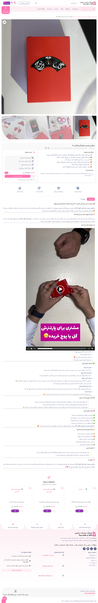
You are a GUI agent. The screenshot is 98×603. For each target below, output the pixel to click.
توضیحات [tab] (90, 199)
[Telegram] (88, 548)
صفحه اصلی (75, 9)
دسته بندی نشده (83, 148)
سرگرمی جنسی (77, 16)
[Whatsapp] (91, 548)
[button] (4, 22)
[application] (60, 289)
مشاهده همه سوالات (16, 570)
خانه (95, 16)
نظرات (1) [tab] (83, 199)
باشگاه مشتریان (41, 9)
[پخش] (92, 349)
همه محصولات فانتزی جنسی (87, 16)
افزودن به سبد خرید (17, 176)
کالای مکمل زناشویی (67, 148)
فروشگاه (67, 9)
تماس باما (49, 9)
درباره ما (56, 9)
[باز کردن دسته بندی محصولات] (81, 8)
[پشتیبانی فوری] (6, 8)
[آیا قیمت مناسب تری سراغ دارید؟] (34, 179)
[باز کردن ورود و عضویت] (19, 3)
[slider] (62, 348)
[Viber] (84, 548)
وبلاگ (62, 9)
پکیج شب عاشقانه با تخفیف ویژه (17, 502)
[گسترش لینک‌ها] (4, 598)
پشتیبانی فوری (6, 10)
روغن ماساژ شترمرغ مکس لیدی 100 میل (81, 502)
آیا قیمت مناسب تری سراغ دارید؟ (25, 179)
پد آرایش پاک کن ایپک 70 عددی (49, 502)
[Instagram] (95, 548)
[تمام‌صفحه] (28, 349)
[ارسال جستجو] (36, 3)
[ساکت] (31, 349)
